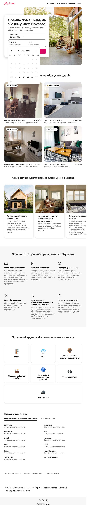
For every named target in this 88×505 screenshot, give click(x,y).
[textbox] (17, 44)
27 (24, 77)
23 (36, 73)
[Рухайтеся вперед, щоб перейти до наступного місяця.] (36, 50)
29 (32, 77)
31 (11, 81)
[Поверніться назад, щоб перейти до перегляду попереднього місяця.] (11, 50)
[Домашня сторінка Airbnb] (9, 3)
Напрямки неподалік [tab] (48, 418)
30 (36, 77)
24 (11, 77)
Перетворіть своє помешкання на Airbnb (64, 3)
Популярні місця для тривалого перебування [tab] (20, 418)
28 (28, 77)
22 (32, 73)
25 (15, 77)
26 (20, 77)
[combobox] (27, 37)
